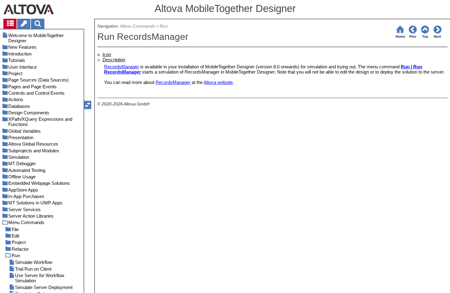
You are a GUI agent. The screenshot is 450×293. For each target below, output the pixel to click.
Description (114, 59)
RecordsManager (121, 66)
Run (164, 26)
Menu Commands (137, 26)
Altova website (218, 82)
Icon (107, 54)
